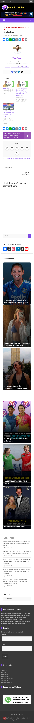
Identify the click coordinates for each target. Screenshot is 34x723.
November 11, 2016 (8, 35)
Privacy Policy (5, 676)
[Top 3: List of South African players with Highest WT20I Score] (8, 106)
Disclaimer (4, 674)
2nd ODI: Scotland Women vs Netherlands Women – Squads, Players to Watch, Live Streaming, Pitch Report (15, 581)
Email (4, 644)
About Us (4, 670)
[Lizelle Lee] (8, 84)
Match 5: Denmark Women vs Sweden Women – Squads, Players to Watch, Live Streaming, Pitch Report (16, 571)
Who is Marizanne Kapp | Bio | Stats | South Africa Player (16, 174)
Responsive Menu (31, 1)
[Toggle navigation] (3, 20)
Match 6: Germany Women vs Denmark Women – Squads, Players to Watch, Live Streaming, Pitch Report (17, 561)
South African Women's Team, (21, 158)
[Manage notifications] (4, 718)
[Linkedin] (18, 72)
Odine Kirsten (8, 167)
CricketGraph (25, 67)
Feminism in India (16, 67)
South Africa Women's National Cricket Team (16, 28)
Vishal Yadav (18, 35)
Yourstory (7, 67)
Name (4, 634)
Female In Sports (6, 682)
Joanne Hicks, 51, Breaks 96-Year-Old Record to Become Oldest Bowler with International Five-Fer (16, 543)
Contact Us (4, 680)
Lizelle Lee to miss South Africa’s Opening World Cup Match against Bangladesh (21, 91)
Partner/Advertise (7, 678)
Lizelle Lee (6, 88)
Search (29, 236)
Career (3, 672)
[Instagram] (12, 72)
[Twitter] (22, 72)
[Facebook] (15, 72)
